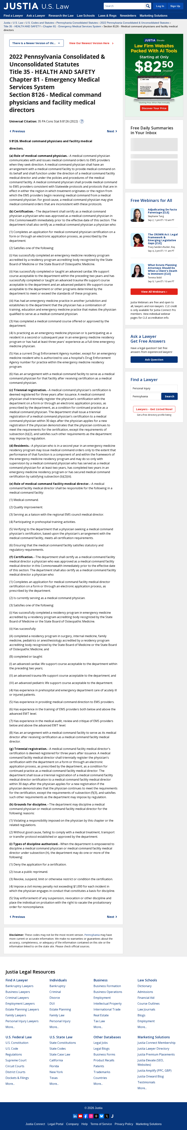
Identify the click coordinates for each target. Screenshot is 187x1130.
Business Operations (108, 992)
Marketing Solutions (153, 15)
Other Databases (107, 1037)
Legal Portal (55, 1124)
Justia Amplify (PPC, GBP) (154, 1071)
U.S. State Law (60, 1037)
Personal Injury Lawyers (22, 1021)
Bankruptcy (57, 986)
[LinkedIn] (75, 1116)
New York (56, 1072)
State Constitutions (62, 1043)
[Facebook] (85, 1116)
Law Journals (146, 1009)
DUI (52, 1004)
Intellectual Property (108, 1004)
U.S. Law (18, 22)
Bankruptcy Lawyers (19, 986)
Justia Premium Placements (156, 1054)
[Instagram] (91, 1116)
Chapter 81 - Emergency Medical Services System (72, 26)
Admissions (145, 992)
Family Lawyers (15, 1015)
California (56, 1060)
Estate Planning (60, 1009)
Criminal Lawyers (17, 998)
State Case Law (59, 1054)
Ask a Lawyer (36, 15)
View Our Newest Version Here (89, 43)
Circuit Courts (14, 1066)
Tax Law (99, 1021)
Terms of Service (101, 1124)
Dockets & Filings (17, 1078)
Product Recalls (104, 1060)
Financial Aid (146, 998)
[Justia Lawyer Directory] (112, 1116)
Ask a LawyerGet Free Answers (148, 338)
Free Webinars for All (151, 200)
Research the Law (61, 15)
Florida (54, 1066)
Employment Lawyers (20, 1004)
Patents (99, 1066)
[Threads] (96, 1116)
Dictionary (145, 986)
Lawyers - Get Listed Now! (154, 409)
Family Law (56, 1015)
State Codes (57, 1049)
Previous (18, 131)
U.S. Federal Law (18, 1037)
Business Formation (107, 986)
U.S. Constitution (16, 1043)
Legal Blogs (102, 1049)
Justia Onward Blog (151, 1076)
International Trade (107, 1009)
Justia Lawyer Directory (153, 1049)
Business (101, 980)
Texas (53, 1078)
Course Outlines (149, 1004)
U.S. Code (11, 1049)
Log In (160, 6)
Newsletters (128, 15)
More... (10, 1027)
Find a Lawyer (13, 15)
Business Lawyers (17, 992)
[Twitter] (107, 1116)
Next (110, 131)
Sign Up (175, 6)
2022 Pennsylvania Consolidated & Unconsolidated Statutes (134, 22)
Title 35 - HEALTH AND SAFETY (22, 26)
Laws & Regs (107, 15)
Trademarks (102, 1072)
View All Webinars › (154, 291)
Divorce (54, 998)
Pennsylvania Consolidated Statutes (77, 22)
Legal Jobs (101, 1043)
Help (84, 1124)
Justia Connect (35, 1124)
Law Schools (86, 15)
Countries (100, 1078)
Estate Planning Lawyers (22, 1009)
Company (72, 1124)
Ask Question (154, 359)
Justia (7, 22)
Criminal (55, 992)
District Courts (15, 1072)
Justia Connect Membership (156, 1043)
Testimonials (146, 1082)
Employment (102, 998)
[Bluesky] (101, 1116)
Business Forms (104, 1054)
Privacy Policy (124, 1124)
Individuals (58, 980)
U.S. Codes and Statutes (40, 22)
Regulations (13, 1054)
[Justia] (21, 6)
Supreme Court (15, 1060)
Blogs (141, 1015)
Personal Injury (59, 1021)
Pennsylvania (92, 935)
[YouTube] (80, 1116)
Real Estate (101, 1015)
